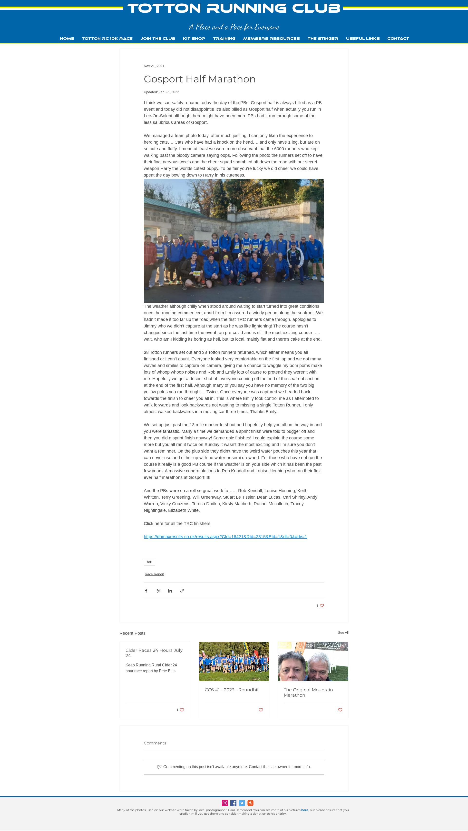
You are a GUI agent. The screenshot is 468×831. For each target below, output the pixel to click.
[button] (224, 39)
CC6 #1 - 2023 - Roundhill (232, 689)
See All (343, 632)
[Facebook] (233, 803)
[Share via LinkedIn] (170, 590)
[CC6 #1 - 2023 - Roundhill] (234, 661)
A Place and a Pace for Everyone (234, 26)
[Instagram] (225, 803)
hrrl (149, 562)
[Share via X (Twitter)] (158, 590)
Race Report (154, 574)
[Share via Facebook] (146, 590)
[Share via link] (182, 590)
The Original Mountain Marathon (308, 692)
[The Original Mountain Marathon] (313, 661)
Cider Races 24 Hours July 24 (154, 653)
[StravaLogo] (250, 803)
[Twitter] (242, 803)
